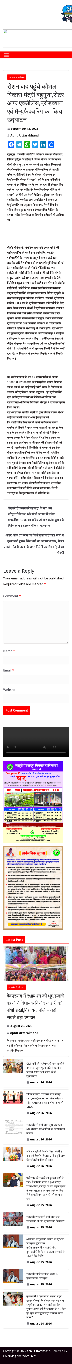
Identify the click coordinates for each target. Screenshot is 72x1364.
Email (8, 670)
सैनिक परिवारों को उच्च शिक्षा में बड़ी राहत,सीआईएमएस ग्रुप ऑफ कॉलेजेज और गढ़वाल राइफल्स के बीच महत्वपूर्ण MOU (45, 1100)
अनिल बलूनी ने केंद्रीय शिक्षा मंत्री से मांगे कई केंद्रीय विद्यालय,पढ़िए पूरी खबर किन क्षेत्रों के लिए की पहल (45, 1155)
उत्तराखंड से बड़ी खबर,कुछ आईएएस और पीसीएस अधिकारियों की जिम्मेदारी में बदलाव (45, 1129)
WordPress (29, 1356)
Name (9, 651)
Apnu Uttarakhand (24, 135)
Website (9, 690)
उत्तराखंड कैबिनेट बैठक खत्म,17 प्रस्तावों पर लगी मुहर (42, 1276)
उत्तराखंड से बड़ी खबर (17, 77)
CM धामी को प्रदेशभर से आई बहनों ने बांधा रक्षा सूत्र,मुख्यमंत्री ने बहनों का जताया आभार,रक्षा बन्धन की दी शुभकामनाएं (45, 1070)
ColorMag (9, 1356)
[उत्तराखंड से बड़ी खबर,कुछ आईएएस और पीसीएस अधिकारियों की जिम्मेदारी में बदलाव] (13, 1132)
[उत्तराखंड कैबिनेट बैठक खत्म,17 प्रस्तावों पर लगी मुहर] (13, 1279)
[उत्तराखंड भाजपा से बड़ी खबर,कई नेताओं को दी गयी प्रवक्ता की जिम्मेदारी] (13, 1222)
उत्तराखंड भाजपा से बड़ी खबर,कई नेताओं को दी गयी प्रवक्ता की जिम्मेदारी (45, 1219)
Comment (12, 596)
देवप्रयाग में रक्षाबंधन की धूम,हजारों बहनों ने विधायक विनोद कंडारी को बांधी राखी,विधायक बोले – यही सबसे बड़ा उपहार (35, 1006)
